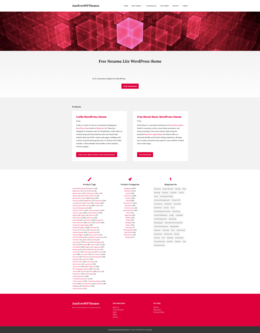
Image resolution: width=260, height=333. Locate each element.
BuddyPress (87, 201)
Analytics (157, 189)
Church (80, 203)
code (156, 196)
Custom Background (80, 208)
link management (160, 219)
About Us (116, 307)
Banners (156, 307)
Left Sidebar (77, 247)
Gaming (94, 240)
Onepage (128, 223)
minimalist (76, 252)
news (74, 254)
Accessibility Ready (79, 188)
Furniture (76, 240)
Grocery (87, 242)
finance (75, 230)
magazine (96, 247)
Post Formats (77, 262)
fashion (97, 223)
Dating (128, 201)
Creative (128, 198)
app (92, 191)
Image (171, 215)
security (157, 238)
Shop (91, 271)
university (99, 284)
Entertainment (78, 223)
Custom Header (94, 210)
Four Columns (94, 235)
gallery (85, 240)
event (90, 223)
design (75, 215)
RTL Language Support (81, 269)
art (99, 193)
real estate (90, 262)
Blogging (127, 188)
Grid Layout (77, 242)
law (100, 244)
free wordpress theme (162, 211)
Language (179, 215)
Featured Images (78, 227)
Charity (128, 193)
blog (184, 189)
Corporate (127, 196)
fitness (83, 230)
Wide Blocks (86, 286)
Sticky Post (76, 274)
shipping (170, 238)
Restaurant (128, 235)
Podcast (75, 259)
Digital (83, 215)
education (168, 204)
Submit (185, 6)
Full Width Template (94, 237)
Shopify (128, 237)
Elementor (100, 128)
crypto (97, 205)
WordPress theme (83, 128)
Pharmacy (85, 257)
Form (173, 208)
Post (173, 230)
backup (177, 189)
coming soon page (166, 196)
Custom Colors (78, 210)
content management (162, 200)
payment (157, 230)
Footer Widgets (78, 235)
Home (126, 6)
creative (88, 205)
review (176, 234)
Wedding (76, 286)
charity (181, 193)
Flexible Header (78, 232)
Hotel (128, 213)
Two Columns (86, 284)
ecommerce (158, 204)
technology (89, 274)
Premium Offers (158, 312)
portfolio (85, 259)
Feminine (93, 227)
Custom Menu (92, 213)
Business (127, 191)
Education (89, 218)
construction (77, 205)
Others (128, 225)
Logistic (88, 247)
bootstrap (76, 201)
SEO (163, 238)
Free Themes (136, 6)
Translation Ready (94, 281)
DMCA (115, 314)
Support (178, 241)
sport (99, 271)
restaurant (76, 266)
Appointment (77, 193)
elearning (76, 220)
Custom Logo (77, 213)
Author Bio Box (168, 189)
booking (157, 193)
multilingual (158, 223)
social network (159, 241)
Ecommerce (127, 203)
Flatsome (93, 230)
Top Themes (164, 6)
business (98, 201)
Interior (93, 244)
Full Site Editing (78, 237)
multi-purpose (89, 252)
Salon (95, 269)
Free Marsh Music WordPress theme (159, 117)
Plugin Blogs (151, 6)
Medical (85, 249)
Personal (76, 257)
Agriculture (76, 191)
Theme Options (78, 276)
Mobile (128, 220)
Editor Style (77, 218)
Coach (88, 203)
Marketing (76, 249)
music (100, 252)
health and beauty (160, 215)
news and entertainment (174, 223)
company (97, 203)
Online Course (129, 208)
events (166, 208)
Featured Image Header (81, 225)
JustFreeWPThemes (85, 6)
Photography (128, 230)
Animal (85, 191)
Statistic (170, 241)
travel (75, 284)
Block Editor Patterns (88, 196)
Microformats (95, 249)
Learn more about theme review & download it (96, 154)
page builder (157, 134)
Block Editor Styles (79, 198)
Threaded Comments (80, 279)
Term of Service (118, 310)
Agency (91, 188)
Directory (92, 215)
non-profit (84, 254)
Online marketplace (161, 226)
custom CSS (176, 200)
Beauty (75, 196)
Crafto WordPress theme (91, 117)
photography (96, 257)
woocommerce (78, 288)
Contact (175, 6)
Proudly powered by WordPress (119, 330)
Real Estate (128, 232)
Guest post (157, 310)
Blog (92, 198)
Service (83, 271)
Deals (115, 312)
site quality (179, 238)
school (75, 271)
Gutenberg (97, 242)
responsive (88, 264)
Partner (115, 317)
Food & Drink (92, 232)
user (184, 241)
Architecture (90, 193)
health (75, 244)
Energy (98, 220)
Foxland (149, 330)
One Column (96, 254)
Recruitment (77, 264)
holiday (84, 244)
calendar (173, 193)
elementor (86, 220)
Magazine (128, 215)
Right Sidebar (89, 266)
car (74, 203)
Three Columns (78, 281)
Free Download (130, 86)
